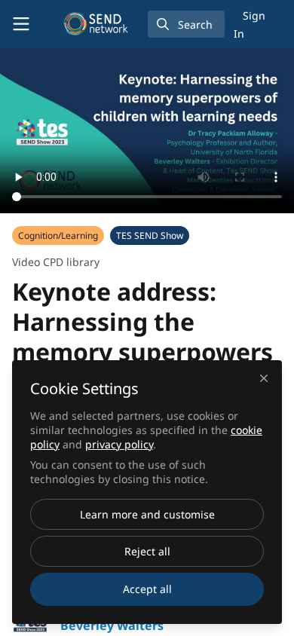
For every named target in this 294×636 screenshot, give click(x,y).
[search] (186, 24)
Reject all (147, 551)
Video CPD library (56, 262)
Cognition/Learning (58, 235)
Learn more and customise (147, 514)
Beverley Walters (112, 625)
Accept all (147, 589)
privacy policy (119, 444)
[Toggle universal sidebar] (21, 24)
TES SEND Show (149, 235)
